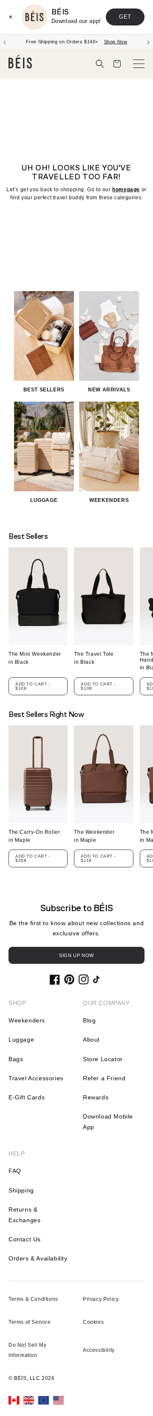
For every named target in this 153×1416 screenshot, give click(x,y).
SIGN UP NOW (76, 955)
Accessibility (99, 1350)
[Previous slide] (4, 41)
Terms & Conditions (33, 1299)
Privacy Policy (101, 1299)
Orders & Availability (38, 1258)
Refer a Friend (104, 1078)
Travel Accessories (35, 1078)
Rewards (95, 1097)
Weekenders (26, 1020)
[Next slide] (148, 41)
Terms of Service (29, 1322)
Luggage (21, 1039)
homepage (126, 190)
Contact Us (24, 1239)
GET (125, 17)
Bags (15, 1059)
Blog (89, 1020)
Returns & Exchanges (24, 1214)
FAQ (14, 1170)
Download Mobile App (108, 1121)
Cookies (93, 1322)
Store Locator (103, 1059)
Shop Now (116, 41)
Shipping (21, 1190)
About (91, 1039)
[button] (99, 63)
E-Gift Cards (26, 1097)
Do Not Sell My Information (27, 1350)
